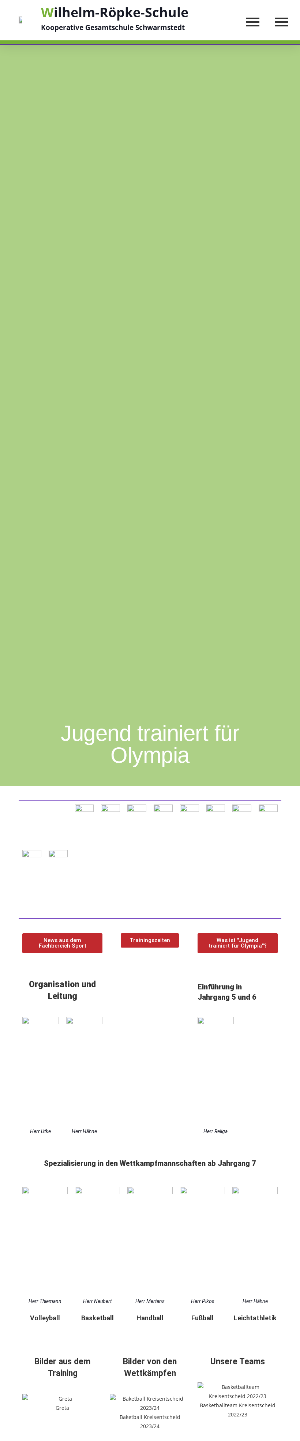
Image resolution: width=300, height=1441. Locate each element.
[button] (62, 943)
